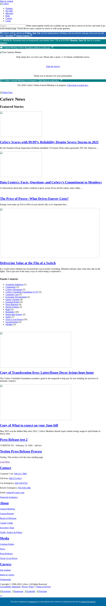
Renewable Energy (14, 314)
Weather (9, 324)
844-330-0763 (21, 483)
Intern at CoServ (7, 575)
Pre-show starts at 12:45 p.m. (38, 47)
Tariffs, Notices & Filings (11, 532)
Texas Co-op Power (14, 319)
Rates (8, 309)
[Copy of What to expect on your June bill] (35, 419)
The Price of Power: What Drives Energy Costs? (34, 198)
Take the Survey (53, 66)
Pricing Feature (12, 307)
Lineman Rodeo (13, 302)
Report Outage (23, 35)
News (2, 549)
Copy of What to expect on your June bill (29, 425)
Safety (8, 317)
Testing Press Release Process (21, 451)
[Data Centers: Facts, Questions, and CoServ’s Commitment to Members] (21, 176)
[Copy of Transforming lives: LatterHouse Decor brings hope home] (35, 367)
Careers (9, 18)
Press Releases (12, 304)
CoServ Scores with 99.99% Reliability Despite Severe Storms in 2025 (49, 142)
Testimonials (5, 579)
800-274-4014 (15, 478)
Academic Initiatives (14, 284)
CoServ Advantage (14, 289)
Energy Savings (12, 299)
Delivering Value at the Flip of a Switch (28, 263)
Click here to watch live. (49, 80)
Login (8, 21)
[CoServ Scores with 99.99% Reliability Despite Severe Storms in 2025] (21, 136)
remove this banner (88, 602)
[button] (1, 596)
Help (8, 16)
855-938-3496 (24, 488)
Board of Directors (8, 518)
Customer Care (12, 294)
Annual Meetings (7, 509)
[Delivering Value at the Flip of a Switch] (49, 257)
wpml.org (32, 602)
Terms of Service (43, 587)
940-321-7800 (20, 474)
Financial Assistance (9, 497)
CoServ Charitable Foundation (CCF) (22, 292)
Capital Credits (6, 523)
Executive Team (7, 528)
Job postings (5, 570)
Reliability (10, 312)
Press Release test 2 (13, 439)
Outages (9, 8)
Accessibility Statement (10, 587)
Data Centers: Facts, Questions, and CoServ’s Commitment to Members (51, 182)
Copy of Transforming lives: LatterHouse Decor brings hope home (47, 372)
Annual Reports (7, 513)
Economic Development (16, 297)
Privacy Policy (28, 587)
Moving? (9, 13)
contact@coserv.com (15, 492)
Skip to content (6, 1)
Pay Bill (9, 11)
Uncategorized (12, 322)
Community (11, 287)
